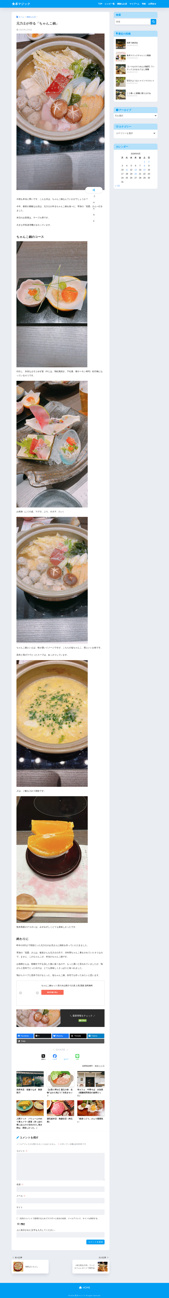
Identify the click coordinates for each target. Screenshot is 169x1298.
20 (135, 174)
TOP (100, 4)
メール (20, 1196)
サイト (19, 1207)
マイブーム (134, 4)
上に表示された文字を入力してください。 (36, 1230)
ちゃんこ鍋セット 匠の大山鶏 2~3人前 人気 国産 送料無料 (67, 986)
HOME (86, 1287)
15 (144, 170)
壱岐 (144, 4)
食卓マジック (21, 4)
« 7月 (117, 186)
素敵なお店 (122, 4)
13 (135, 170)
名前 (19, 1184)
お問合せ (152, 4)
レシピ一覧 (110, 4)
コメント (22, 1151)
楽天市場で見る (52, 992)
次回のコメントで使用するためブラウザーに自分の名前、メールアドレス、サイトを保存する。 (59, 1218)
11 (127, 170)
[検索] (153, 21)
